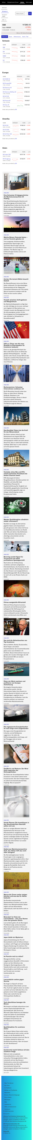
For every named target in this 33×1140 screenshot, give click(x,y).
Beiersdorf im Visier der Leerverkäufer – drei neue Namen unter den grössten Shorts (16, 918)
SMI (4, 25)
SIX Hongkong (6, 158)
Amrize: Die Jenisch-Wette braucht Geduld (16, 280)
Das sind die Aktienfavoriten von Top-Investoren (15, 641)
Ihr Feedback (7, 1088)
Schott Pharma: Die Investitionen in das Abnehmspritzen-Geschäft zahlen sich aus (16, 824)
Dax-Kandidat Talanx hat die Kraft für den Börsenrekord (16, 431)
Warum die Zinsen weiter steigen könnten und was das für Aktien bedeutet (15, 896)
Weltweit (4, 7)
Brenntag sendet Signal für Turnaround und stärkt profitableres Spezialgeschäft (14, 558)
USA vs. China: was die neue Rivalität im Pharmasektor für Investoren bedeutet (14, 345)
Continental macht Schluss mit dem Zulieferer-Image (16, 1050)
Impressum (7, 1109)
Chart (10, 36)
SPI (4, 51)
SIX (16, 109)
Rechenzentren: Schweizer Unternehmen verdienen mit (14, 388)
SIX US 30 (5, 125)
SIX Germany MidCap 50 (9, 92)
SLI (4, 60)
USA (3, 19)
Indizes (22, 2)
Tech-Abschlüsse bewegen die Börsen (14, 1003)
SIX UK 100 (6, 96)
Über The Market (8, 1083)
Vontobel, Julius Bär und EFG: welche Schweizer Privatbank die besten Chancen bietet (15, 473)
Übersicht (4, 36)
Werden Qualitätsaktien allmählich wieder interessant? (16, 520)
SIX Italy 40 (6, 105)
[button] (30, 13)
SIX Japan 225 (7, 154)
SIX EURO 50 (6, 79)
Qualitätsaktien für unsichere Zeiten (14, 1028)
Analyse (6, 192)
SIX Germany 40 (7, 87)
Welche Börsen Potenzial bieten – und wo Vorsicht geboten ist (16, 238)
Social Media (7, 1097)
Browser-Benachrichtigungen (12, 1095)
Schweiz (4, 11)
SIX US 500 (6, 129)
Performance (17, 36)
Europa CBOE (4, 15)
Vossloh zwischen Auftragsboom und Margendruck (15, 300)
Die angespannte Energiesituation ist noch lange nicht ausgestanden (16, 727)
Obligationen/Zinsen (13, 2)
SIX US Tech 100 (7, 134)
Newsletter (7, 1092)
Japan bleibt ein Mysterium (13, 937)
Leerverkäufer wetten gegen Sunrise (14, 980)
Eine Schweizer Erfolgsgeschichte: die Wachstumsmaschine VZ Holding (16, 196)
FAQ (5, 1102)
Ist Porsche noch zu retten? (13, 956)
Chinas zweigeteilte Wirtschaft (15, 602)
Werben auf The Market (10, 1090)
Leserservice (7, 1104)
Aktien (4, 2)
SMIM (4, 56)
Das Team (7, 1085)
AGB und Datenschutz (10, 1106)
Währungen (29, 2)
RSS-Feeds (7, 1099)
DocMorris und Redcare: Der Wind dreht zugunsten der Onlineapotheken (16, 770)
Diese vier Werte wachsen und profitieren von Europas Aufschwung (14, 682)
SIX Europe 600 (7, 83)
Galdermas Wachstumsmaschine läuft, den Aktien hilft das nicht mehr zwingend (15, 850)
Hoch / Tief (25, 36)
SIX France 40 (6, 100)
